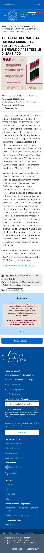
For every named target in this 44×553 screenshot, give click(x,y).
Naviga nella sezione (22, 340)
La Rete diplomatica (13, 448)
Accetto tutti (33, 549)
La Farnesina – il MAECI (14, 443)
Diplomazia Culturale (15, 289)
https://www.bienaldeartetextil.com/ (18, 265)
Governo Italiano (9, 5)
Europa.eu (13, 472)
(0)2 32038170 (14, 384)
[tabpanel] (22, 316)
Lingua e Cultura (11, 494)
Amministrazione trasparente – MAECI (20, 515)
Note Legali (17, 417)
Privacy (11, 417)
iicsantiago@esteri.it (17, 389)
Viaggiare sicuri (11, 452)
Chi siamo (9, 484)
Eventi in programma (25, 26)
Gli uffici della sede (12, 394)
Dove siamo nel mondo (14, 457)
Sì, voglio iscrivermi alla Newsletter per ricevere (22, 423)
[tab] (20, 331)
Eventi (11, 26)
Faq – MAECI (10, 524)
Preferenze (16, 549)
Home (3, 26)
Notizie (8, 498)
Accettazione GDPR (13, 409)
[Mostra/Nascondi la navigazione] (4, 15)
